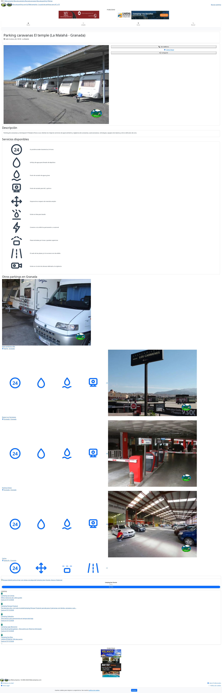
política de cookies (94, 690)
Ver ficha (111, 517)
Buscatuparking (42, 1)
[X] (111, 621)
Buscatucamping (19, 1)
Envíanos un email (8, 613)
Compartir (164, 53)
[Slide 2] (53, 43)
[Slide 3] (56, 43)
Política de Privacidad (9, 618)
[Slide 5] (62, 43)
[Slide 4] (59, 43)
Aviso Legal (6, 616)
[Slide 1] (50, 43)
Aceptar (134, 690)
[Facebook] (107, 621)
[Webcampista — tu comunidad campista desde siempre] (4, 610)
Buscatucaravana (30, 1)
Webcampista (8, 1)
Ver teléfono (165, 47)
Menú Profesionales (215, 613)
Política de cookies (215, 616)
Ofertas (49, 1)
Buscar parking (216, 5)
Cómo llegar (170, 50)
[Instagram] (115, 621)
